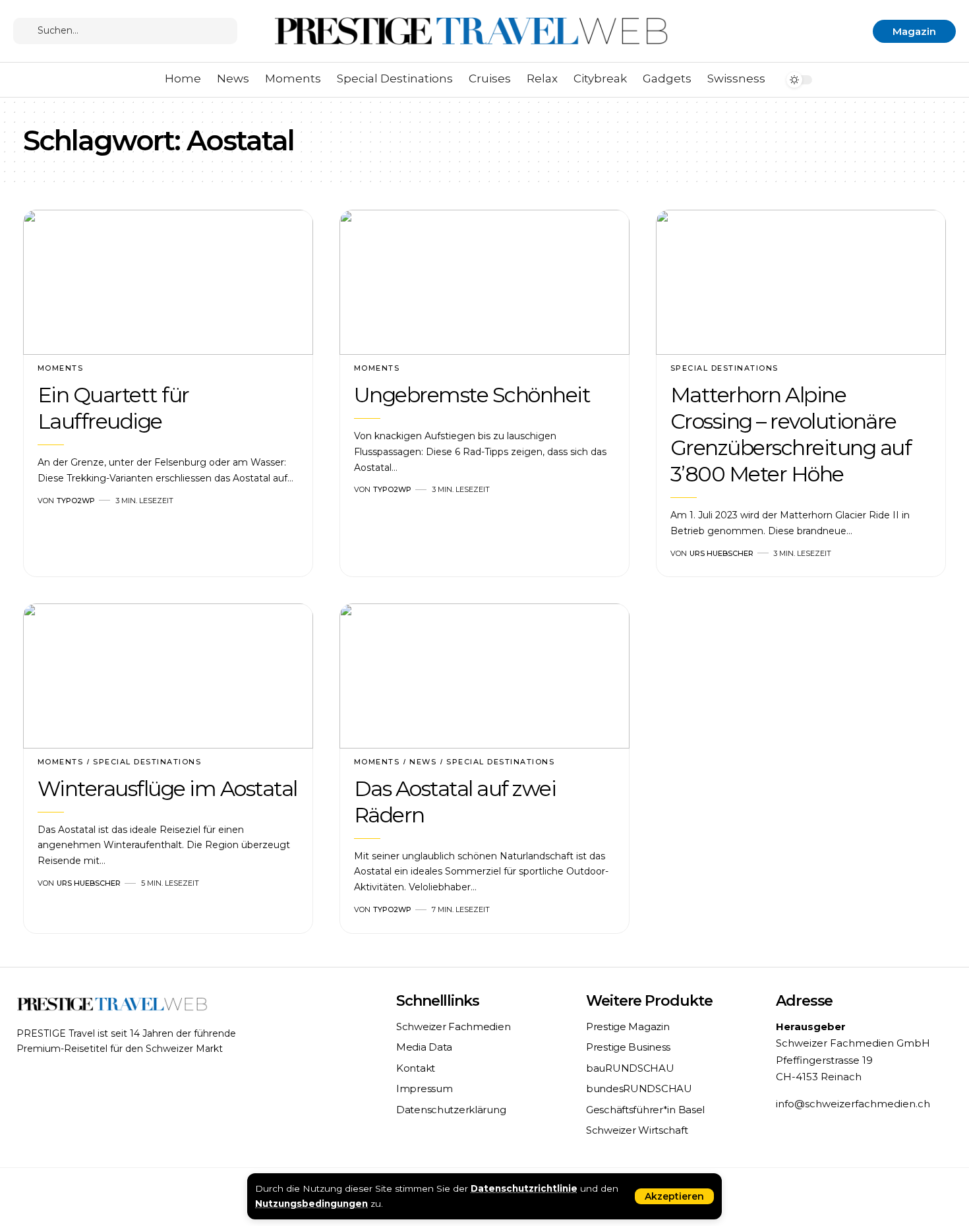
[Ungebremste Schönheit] (484, 282)
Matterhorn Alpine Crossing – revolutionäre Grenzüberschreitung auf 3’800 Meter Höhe (791, 434)
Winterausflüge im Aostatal (167, 788)
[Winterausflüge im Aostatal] (168, 676)
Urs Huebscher (721, 553)
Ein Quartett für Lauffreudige (113, 408)
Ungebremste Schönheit (472, 395)
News (422, 761)
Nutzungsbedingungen (311, 1203)
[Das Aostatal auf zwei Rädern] (484, 676)
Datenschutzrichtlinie (524, 1188)
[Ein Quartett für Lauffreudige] (168, 282)
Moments (61, 368)
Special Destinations (724, 368)
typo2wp (76, 500)
